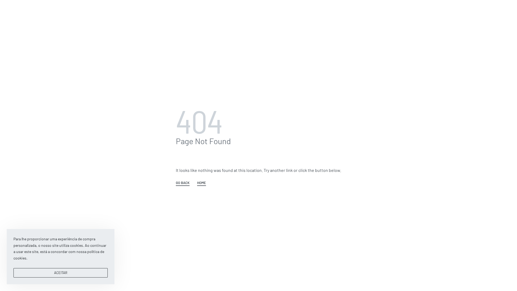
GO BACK (183, 183)
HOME (201, 183)
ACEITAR (60, 273)
